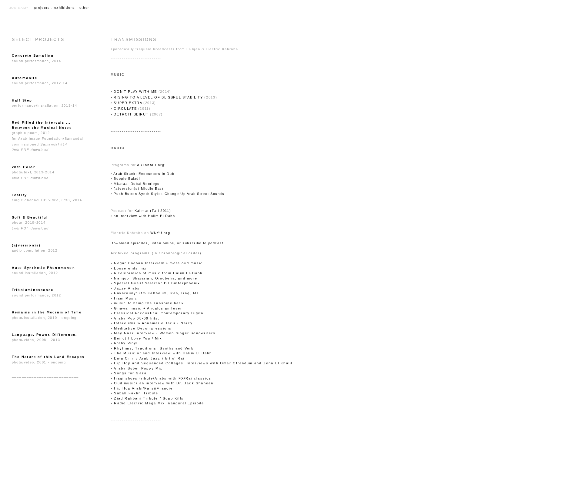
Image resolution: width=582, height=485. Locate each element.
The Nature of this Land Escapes (48, 357)
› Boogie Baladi (125, 178)
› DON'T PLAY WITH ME (134, 91)
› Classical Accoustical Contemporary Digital (158, 313)
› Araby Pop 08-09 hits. (135, 318)
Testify (19, 195)
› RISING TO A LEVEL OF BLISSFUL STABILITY (157, 97)
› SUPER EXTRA (126, 103)
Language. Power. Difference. (44, 334)
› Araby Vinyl (124, 343)
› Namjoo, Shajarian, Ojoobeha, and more (154, 278)
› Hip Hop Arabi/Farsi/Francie (142, 388)
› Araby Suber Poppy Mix (137, 368)
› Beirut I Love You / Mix (136, 338)
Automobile (24, 78)
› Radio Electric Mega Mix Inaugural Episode (157, 403)
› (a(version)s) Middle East (137, 188)
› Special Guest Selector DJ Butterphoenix (155, 283)
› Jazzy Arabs (125, 288)
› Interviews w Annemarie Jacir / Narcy (152, 323)
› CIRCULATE (124, 108)
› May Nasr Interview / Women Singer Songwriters (163, 333)
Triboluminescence (32, 290)
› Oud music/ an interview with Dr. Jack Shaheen (162, 383)
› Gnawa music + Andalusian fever (146, 308)
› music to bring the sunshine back (147, 303)
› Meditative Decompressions (141, 328)
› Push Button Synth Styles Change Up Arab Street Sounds (168, 194)
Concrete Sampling (33, 55)
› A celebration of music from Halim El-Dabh (157, 273)
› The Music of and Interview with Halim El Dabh (161, 353)
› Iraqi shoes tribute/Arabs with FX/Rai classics (161, 378)
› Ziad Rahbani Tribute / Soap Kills (147, 398)
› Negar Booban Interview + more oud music (157, 263)
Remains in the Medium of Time (47, 312)
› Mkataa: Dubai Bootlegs (135, 184)
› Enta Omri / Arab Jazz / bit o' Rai (147, 358)
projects (42, 7)
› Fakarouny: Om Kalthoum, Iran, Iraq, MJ (155, 293)
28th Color (23, 167)
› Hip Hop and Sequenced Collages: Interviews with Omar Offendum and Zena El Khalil (201, 363)
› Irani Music (124, 298)
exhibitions (64, 7)
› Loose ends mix (129, 268)
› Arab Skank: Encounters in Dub (142, 174)
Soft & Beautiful (30, 217)
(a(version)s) (26, 245)
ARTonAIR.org (150, 165)
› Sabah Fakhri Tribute (134, 393)
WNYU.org (160, 233)
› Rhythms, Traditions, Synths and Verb (152, 348)
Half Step (22, 100)
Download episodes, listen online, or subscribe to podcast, (168, 243)
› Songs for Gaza (129, 373)
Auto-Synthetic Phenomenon (43, 267)
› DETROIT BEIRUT (130, 114)
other (84, 7)
